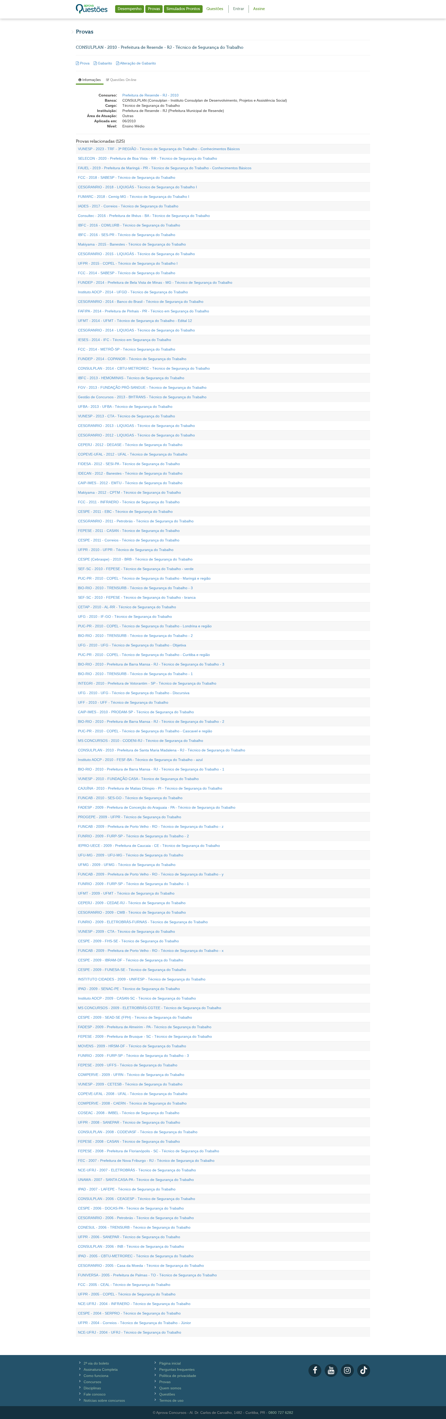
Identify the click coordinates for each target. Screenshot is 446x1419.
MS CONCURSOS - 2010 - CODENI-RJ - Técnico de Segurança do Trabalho (140, 741)
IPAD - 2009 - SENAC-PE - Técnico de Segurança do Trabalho (129, 989)
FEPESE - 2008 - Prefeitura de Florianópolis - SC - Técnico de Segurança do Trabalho (148, 1151)
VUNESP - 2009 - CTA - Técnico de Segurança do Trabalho (126, 931)
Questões (214, 9)
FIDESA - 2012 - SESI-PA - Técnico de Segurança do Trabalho (129, 464)
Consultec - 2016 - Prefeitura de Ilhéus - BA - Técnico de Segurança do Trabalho (144, 216)
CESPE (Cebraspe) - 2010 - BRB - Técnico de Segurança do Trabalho (135, 559)
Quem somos (170, 1388)
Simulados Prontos (183, 9)
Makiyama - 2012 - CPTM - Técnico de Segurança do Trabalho (129, 492)
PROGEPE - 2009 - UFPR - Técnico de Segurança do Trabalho (129, 817)
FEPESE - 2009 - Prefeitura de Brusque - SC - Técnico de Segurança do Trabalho (145, 1036)
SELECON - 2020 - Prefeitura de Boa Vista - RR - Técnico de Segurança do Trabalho (147, 158)
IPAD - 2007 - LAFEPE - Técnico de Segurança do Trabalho (127, 1189)
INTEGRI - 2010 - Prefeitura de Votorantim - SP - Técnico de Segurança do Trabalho (147, 683)
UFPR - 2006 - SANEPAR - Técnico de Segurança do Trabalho (129, 1237)
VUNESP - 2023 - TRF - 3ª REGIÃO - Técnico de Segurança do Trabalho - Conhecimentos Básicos (159, 149)
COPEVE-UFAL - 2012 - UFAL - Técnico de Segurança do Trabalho (132, 454)
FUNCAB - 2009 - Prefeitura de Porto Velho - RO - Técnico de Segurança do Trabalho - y (151, 874)
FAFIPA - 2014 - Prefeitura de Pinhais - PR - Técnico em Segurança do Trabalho (143, 311)
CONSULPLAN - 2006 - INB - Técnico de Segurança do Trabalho (131, 1246)
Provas (154, 9)
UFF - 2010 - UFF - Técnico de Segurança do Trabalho (123, 702)
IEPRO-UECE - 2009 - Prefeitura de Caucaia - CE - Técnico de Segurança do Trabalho (149, 846)
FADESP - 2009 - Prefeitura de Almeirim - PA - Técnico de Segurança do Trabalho (144, 1027)
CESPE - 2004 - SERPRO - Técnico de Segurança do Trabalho (129, 1313)
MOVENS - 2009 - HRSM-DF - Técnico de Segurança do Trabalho (132, 1046)
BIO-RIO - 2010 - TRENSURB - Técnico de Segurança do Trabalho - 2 (135, 636)
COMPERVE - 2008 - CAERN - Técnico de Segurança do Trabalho (132, 1103)
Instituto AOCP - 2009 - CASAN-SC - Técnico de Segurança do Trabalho (137, 998)
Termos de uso (171, 1400)
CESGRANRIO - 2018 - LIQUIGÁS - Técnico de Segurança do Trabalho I (137, 187)
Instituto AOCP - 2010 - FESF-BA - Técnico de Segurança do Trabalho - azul (140, 760)
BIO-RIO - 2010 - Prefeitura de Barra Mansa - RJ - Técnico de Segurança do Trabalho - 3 (151, 664)
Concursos (92, 1382)
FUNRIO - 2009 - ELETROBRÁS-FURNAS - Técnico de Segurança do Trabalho (143, 922)
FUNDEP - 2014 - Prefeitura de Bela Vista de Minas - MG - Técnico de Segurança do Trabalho (155, 282)
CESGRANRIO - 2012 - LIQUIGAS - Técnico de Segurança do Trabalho (136, 435)
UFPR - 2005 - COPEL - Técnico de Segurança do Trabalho (127, 1294)
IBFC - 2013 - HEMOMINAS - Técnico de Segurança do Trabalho (131, 378)
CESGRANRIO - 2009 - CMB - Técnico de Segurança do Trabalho (132, 912)
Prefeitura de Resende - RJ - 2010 (150, 95)
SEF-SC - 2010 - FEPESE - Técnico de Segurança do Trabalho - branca (137, 597)
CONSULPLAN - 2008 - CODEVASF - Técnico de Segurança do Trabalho (137, 1132)
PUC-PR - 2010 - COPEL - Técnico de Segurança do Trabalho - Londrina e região (145, 626)
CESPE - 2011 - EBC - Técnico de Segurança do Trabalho (125, 511)
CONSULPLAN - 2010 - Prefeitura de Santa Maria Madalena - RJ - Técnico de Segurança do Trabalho (161, 750)
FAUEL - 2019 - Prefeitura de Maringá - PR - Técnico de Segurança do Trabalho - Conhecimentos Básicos (164, 168)
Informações (91, 80)
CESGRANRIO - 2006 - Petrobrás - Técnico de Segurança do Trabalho (136, 1218)
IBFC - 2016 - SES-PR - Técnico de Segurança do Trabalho (126, 235)
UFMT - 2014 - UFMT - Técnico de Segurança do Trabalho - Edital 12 (135, 321)
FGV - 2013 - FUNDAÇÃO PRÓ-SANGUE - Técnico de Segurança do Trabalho (142, 387)
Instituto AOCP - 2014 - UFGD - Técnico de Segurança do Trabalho (133, 292)
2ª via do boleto (96, 1363)
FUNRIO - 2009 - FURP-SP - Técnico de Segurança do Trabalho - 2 (133, 836)
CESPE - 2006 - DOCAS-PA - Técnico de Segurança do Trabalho (131, 1208)
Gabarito (105, 63)
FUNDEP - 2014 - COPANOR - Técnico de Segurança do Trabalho (132, 359)
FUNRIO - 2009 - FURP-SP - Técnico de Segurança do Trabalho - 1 (133, 884)
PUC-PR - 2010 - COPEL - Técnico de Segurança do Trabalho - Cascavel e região (145, 731)
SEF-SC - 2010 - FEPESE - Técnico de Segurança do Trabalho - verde (136, 569)
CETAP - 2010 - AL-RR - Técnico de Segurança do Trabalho (127, 607)
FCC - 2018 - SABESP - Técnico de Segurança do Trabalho (126, 177)
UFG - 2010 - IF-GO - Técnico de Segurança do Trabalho (125, 616)
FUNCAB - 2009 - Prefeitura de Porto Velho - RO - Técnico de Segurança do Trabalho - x (151, 950)
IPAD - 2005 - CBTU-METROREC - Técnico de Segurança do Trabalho (136, 1256)
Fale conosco (95, 1394)
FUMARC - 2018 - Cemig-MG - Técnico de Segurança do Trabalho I (133, 196)
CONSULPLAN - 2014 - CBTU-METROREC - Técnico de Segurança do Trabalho (144, 368)
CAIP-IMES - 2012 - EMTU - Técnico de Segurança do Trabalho (130, 483)
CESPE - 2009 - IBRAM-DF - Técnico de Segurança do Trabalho (130, 960)
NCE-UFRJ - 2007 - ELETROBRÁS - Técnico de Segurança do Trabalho (137, 1170)
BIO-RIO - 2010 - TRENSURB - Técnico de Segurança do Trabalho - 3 (135, 588)
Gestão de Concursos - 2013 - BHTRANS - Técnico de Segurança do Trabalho (142, 397)
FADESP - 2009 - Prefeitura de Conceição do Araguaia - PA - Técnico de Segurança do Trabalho (156, 807)
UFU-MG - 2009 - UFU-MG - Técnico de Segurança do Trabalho (130, 855)
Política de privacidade (177, 1376)
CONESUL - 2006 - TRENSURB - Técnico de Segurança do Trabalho (134, 1227)
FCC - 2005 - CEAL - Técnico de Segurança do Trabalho (124, 1285)
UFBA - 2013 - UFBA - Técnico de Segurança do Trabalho (125, 406)
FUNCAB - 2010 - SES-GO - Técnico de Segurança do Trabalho (130, 798)
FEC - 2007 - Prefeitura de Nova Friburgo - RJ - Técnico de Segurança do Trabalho (146, 1160)
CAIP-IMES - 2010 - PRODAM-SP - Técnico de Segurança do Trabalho (136, 712)
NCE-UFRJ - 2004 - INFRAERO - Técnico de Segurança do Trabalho (134, 1304)
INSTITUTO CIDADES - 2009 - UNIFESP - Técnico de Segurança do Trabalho (141, 979)
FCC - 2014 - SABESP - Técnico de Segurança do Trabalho (126, 273)
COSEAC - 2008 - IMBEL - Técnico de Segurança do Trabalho (128, 1113)
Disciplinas (92, 1388)
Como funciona (96, 1376)
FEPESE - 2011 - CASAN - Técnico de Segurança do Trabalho (129, 531)
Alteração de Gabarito (137, 63)
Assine (259, 9)
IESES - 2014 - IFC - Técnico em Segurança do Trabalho (124, 340)
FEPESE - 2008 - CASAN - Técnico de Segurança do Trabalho (129, 1141)
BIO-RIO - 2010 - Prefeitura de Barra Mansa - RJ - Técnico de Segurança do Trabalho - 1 (151, 769)
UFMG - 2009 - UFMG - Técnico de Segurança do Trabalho (127, 865)
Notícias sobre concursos (104, 1400)
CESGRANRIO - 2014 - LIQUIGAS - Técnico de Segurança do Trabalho (136, 330)
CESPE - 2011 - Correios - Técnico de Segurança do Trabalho (128, 540)
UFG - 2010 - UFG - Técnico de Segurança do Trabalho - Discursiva (133, 693)
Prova (85, 63)
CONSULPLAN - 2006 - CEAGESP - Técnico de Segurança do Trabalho (136, 1199)
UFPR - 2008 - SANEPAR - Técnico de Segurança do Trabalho (129, 1122)
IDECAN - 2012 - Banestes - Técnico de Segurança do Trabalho (130, 473)
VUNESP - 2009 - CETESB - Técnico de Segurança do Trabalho (130, 1084)
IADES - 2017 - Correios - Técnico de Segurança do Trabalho (128, 206)
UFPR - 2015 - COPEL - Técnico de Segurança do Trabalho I (128, 263)
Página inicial (170, 1363)
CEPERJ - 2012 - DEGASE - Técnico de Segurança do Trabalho (130, 445)
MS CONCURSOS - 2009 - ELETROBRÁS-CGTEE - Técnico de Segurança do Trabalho (149, 1008)
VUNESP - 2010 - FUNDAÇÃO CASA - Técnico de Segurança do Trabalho (138, 779)
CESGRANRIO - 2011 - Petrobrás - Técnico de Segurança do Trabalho (136, 521)
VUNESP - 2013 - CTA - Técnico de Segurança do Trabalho (126, 416)
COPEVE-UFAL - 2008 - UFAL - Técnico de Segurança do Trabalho (132, 1094)
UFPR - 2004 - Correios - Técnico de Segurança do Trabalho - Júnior (134, 1323)
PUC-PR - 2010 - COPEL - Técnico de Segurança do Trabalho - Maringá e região (144, 578)
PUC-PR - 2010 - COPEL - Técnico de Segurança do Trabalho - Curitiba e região (144, 655)
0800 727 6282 (280, 1412)
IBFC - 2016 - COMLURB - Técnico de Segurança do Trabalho (129, 225)
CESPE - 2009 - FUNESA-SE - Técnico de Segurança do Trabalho (132, 970)
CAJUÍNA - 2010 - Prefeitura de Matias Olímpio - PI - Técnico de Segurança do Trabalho (150, 788)
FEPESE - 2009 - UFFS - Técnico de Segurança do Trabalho (127, 1065)
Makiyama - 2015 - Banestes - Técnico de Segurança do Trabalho (132, 244)
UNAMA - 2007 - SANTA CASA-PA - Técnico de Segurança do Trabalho (136, 1180)
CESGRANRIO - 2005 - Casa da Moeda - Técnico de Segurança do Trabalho (141, 1265)
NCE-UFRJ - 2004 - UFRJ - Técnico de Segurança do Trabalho (129, 1332)
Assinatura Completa (101, 1369)
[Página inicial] (91, 9)
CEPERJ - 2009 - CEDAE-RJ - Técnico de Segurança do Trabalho (132, 903)
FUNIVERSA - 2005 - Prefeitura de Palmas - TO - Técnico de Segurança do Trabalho (147, 1275)
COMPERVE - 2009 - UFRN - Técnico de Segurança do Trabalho (131, 1075)
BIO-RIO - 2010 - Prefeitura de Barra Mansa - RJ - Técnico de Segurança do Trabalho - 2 (151, 721)
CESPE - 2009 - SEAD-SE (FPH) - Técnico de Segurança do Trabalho (135, 1017)
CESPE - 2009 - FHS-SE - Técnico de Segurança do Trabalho (128, 941)
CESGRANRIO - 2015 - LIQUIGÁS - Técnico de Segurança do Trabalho (136, 254)
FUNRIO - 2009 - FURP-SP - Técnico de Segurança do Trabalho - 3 (133, 1055)
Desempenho (129, 9)
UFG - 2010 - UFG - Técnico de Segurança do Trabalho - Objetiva (132, 645)
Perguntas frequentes (177, 1369)
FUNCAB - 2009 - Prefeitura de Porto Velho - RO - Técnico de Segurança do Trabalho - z (151, 826)
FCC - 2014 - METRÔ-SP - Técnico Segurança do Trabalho (126, 349)
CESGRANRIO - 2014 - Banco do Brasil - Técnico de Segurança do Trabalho (140, 301)
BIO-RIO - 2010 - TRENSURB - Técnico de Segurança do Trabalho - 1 (135, 674)
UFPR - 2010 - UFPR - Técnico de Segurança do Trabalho (125, 550)
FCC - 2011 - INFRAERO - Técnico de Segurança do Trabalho (129, 502)
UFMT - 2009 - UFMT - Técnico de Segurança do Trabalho (126, 893)
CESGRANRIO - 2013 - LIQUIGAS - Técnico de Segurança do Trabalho (136, 426)
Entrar (238, 9)
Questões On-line (122, 80)
